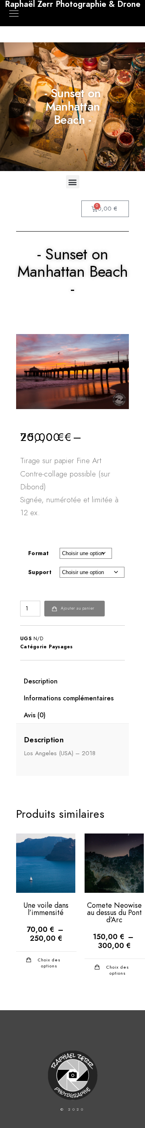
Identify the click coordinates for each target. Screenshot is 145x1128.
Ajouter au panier (78, 608)
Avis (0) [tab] (35, 715)
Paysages (61, 646)
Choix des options (49, 963)
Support (40, 572)
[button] (72, 181)
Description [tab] (41, 681)
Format (38, 553)
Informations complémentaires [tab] (69, 698)
